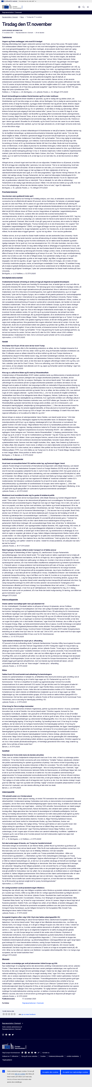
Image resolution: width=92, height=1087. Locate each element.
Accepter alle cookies (50, 1072)
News (22, 17)
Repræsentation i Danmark (10, 17)
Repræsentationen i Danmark (33, 1003)
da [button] (79, 7)
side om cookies (20, 1074)
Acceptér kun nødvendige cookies (75, 1072)
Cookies (43, 1056)
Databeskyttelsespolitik (56, 1056)
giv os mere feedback (29, 1014)
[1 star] (3, 1014)
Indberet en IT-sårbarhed (10, 1056)
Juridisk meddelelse (72, 1056)
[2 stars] (5, 1014)
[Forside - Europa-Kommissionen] (13, 6)
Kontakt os (45, 1053)
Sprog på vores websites (29, 1056)
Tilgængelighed (7, 1060)
